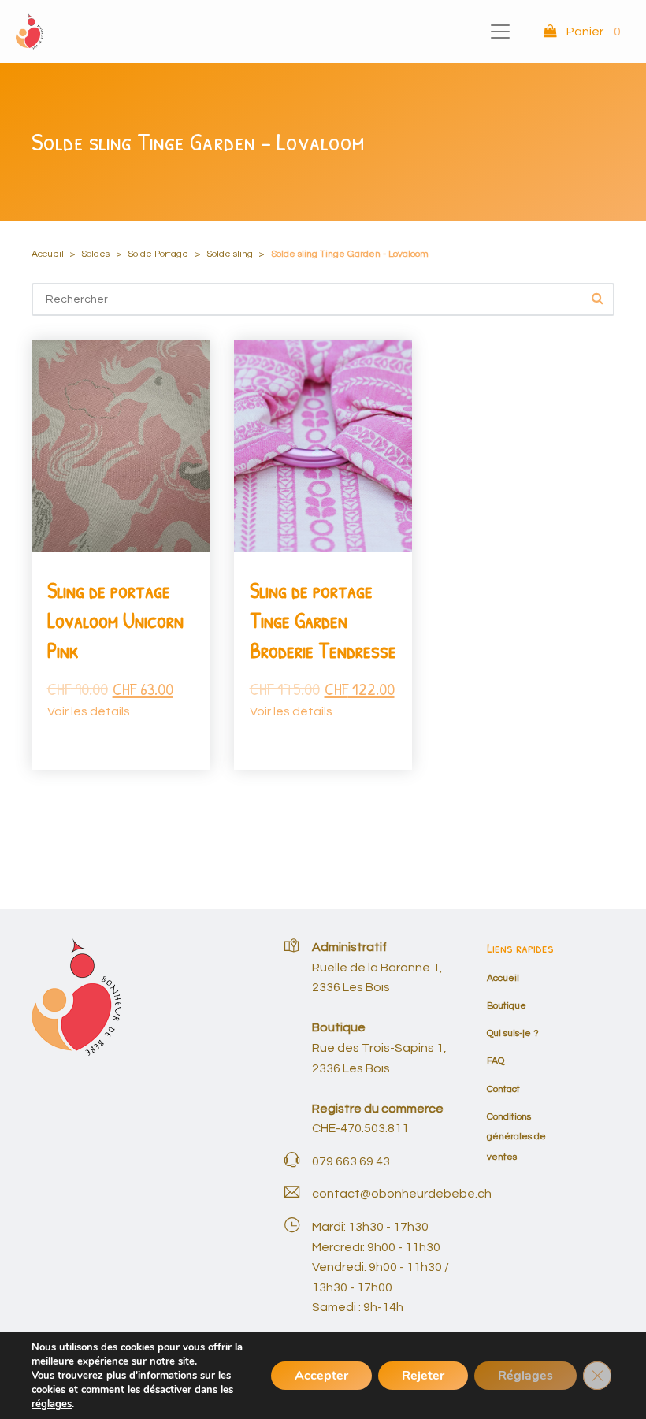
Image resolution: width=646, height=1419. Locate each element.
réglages (52, 1404)
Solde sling (229, 254)
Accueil (48, 254)
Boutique (506, 1006)
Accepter (321, 1375)
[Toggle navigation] (500, 31)
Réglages (525, 1375)
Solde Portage (158, 254)
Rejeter (423, 1375)
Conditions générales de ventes (516, 1137)
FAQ (495, 1061)
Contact (503, 1089)
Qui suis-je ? (513, 1033)
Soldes (95, 254)
